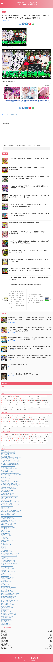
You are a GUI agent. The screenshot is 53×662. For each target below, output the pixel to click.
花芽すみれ (36, 442)
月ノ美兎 (10, 423)
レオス (4, 419)
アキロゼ (4, 398)
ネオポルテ (33, 438)
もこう (4, 438)
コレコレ (26, 438)
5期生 (4, 396)
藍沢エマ (4, 445)
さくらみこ (31, 396)
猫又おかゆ (5, 407)
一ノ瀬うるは (5, 440)
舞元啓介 (24, 426)
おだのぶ (5, 112)
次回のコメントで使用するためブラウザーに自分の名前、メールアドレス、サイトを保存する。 (23, 145)
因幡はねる (20, 440)
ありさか (35, 434)
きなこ (4, 436)
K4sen (7, 434)
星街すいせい (18, 404)
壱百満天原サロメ (31, 421)
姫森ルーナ (25, 402)
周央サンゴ (23, 421)
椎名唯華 (24, 423)
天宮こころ (40, 421)
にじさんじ (18, 415)
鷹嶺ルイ (25, 409)
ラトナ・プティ (33, 417)
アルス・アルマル (26, 415)
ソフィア (13, 417)
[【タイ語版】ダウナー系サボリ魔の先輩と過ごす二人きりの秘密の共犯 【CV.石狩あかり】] (29, 93)
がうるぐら (24, 396)
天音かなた (18, 402)
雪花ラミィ (12, 409)
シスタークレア (6, 417)
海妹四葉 (36, 423)
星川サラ (4, 423)
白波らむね (5, 442)
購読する (5, 383)
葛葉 (29, 426)
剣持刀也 (44, 419)
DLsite (47, 85)
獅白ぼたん (12, 407)
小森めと (26, 440)
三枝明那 (16, 419)
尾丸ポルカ (47, 402)
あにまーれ (28, 434)
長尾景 (40, 426)
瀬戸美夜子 (12, 114)
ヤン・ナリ (25, 417)
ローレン (10, 419)
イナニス (10, 398)
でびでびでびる (10, 415)
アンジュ (34, 415)
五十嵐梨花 (27, 419)
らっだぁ (15, 438)
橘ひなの (39, 440)
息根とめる (33, 440)
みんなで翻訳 (23, 101)
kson (13, 434)
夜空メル (45, 400)
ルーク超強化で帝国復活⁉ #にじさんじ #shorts (21, 364)
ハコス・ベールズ (24, 398)
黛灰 (10, 428)
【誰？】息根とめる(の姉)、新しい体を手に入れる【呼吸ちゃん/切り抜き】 (29, 158)
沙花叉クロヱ (39, 404)
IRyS (18, 396)
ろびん (20, 438)
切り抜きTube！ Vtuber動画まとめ (27, 4)
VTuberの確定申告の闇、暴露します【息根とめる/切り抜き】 (25, 222)
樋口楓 (30, 423)
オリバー (47, 415)
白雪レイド (12, 442)
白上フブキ (26, 407)
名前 (4, 140)
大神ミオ (4, 402)
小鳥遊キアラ (39, 402)
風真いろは (19, 409)
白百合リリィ (17, 114)
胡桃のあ (30, 442)
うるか (41, 434)
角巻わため (5, 409)
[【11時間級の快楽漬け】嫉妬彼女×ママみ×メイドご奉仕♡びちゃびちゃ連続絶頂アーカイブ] (12, 93)
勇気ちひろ (13, 421)
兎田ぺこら (24, 400)
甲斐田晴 (12, 426)
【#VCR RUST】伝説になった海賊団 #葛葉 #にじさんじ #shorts (25, 374)
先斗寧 (33, 419)
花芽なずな (43, 442)
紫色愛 (24, 442)
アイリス (45, 396)
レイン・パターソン (43, 417)
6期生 (9, 396)
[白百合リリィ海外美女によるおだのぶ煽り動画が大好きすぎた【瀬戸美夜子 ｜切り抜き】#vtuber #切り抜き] (26, 24)
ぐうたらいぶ (10, 436)
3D (3, 434)
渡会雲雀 (42, 423)
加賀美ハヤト (5, 421)
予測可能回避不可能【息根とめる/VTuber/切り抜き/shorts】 (25, 284)
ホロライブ (33, 398)
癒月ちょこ (19, 407)
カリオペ (17, 398)
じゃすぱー (25, 436)
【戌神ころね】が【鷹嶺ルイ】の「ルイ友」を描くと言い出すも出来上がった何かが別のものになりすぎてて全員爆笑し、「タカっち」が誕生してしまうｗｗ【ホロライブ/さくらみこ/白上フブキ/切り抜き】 (29, 329)
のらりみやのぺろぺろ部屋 (9, 101)
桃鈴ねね (25, 404)
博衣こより (31, 400)
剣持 (38, 419)
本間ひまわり (17, 423)
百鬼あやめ (40, 407)
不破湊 (21, 419)
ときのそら (38, 396)
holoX (13, 396)
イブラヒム (41, 415)
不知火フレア (17, 400)
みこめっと (48, 436)
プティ (19, 417)
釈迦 (10, 445)
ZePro (22, 434)
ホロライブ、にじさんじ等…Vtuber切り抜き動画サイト (26, 655)
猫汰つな (46, 440)
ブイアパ (39, 438)
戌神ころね (11, 404)
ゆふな (9, 438)
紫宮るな (18, 442)
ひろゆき (41, 436)
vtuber (4, 114)
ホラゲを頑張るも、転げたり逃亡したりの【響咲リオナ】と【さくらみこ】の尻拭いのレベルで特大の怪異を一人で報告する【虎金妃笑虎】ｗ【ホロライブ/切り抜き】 (29, 319)
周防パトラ (13, 440)
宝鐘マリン (32, 402)
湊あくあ (47, 404)
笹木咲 (18, 426)
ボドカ (45, 438)
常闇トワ (4, 404)
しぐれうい (18, 436)
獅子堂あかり (5, 426)
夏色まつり (38, 400)
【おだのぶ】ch (5, 47)
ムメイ (39, 398)
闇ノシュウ (46, 426)
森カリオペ (32, 404)
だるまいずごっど (33, 436)
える (3, 415)
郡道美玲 (34, 426)
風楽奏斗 (4, 428)
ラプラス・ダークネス (7, 400)
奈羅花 (46, 421)
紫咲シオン (47, 407)
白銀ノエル (33, 407)
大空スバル (11, 402)
